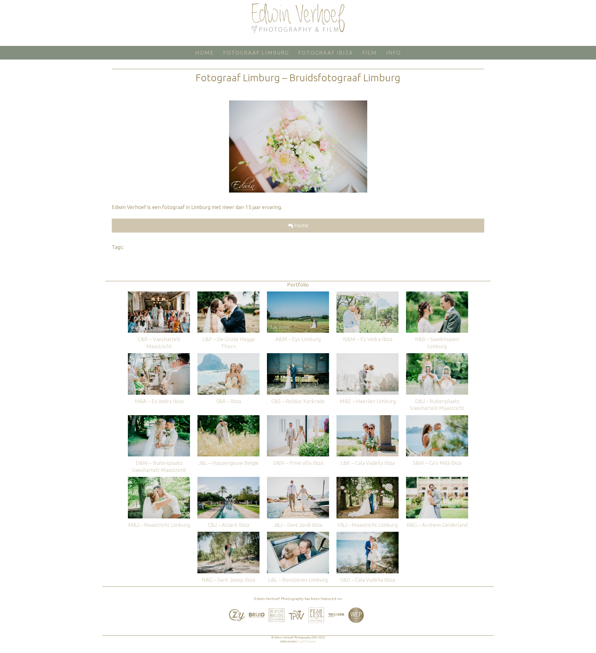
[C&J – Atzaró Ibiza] (228, 480)
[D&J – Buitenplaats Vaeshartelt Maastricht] (437, 356)
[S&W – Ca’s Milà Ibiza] (437, 418)
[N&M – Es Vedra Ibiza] (367, 294)
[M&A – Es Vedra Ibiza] (159, 356)
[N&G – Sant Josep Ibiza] (228, 535)
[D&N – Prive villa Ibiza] (298, 418)
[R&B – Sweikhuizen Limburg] (437, 294)
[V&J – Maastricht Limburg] (367, 480)
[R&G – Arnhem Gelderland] (437, 480)
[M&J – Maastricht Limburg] (159, 480)
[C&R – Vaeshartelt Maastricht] (159, 294)
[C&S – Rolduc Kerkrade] (298, 356)
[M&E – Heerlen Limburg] (367, 356)
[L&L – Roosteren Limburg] (298, 535)
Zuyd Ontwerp (307, 641)
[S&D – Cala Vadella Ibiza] (367, 535)
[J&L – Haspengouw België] (228, 418)
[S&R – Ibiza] (228, 356)
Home (301, 225)
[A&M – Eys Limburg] (298, 294)
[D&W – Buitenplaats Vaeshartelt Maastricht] (159, 418)
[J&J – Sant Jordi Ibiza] (298, 480)
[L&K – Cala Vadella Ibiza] (367, 418)
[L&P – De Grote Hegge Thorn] (228, 294)
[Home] (298, 18)
